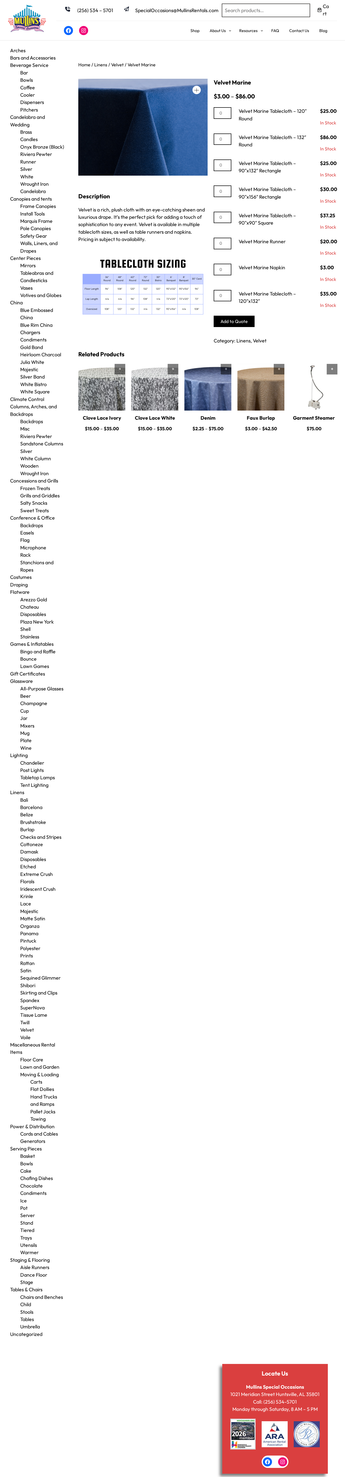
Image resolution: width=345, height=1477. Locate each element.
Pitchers (29, 109)
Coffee (27, 87)
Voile (25, 1037)
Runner (28, 161)
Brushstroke (33, 822)
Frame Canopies (38, 206)
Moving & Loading (39, 1074)
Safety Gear (33, 236)
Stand (26, 1223)
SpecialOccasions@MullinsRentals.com (176, 10)
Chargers (30, 332)
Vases (26, 288)
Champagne (33, 703)
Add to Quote (234, 321)
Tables (27, 1319)
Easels (27, 532)
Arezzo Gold (33, 599)
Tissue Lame (33, 1015)
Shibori (27, 985)
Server (27, 1215)
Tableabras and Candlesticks (36, 276)
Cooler (27, 95)
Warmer (29, 1252)
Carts (36, 1082)
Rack (25, 555)
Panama (29, 933)
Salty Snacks (33, 503)
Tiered (27, 1230)
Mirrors (28, 265)
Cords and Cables (39, 1134)
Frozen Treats (35, 488)
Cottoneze (31, 844)
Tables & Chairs (26, 1289)
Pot (24, 1208)
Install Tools (32, 213)
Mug (25, 733)
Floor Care (31, 1059)
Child (25, 1304)
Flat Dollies (42, 1089)
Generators (32, 1141)
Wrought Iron (34, 473)
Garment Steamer (314, 418)
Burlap (27, 829)
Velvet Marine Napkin (262, 267)
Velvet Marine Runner (262, 241)
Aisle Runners (34, 1267)
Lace (25, 903)
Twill (25, 1022)
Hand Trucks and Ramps (43, 1100)
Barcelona (31, 807)
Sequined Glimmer (40, 978)
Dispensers (32, 102)
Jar (24, 718)
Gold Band (31, 347)
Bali (24, 800)
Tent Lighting (34, 785)
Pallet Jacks (42, 1111)
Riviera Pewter (36, 154)
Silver (26, 169)
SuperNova (32, 1007)
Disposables (33, 614)
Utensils (28, 1245)
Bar (24, 72)
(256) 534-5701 (280, 1402)
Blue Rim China (36, 325)
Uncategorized (26, 1334)
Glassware (21, 681)
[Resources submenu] (262, 30)
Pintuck (28, 940)
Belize (26, 814)
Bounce (28, 659)
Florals (27, 881)
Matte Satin (32, 918)
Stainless (29, 636)
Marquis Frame (36, 221)
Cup (24, 711)
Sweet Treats (34, 510)
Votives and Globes (40, 295)
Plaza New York (37, 622)
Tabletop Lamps (37, 777)
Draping (19, 584)
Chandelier (32, 763)
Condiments (33, 339)
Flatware (20, 592)
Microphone (33, 547)
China (16, 302)
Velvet (27, 1030)
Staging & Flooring (30, 1260)
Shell (25, 629)
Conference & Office (32, 518)
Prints (26, 955)
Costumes (21, 577)
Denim (208, 418)
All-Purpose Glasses (41, 688)
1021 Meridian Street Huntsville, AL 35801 (274, 1394)
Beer (25, 696)
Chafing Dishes (36, 1178)
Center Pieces (25, 258)
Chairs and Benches (41, 1297)
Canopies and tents (31, 199)
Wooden (29, 466)
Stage (26, 1282)
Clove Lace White (155, 418)
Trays (26, 1237)
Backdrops (31, 421)
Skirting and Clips (38, 992)
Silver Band (32, 376)
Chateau (29, 607)
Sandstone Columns (41, 443)
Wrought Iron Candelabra (34, 187)
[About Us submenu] (230, 30)
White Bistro (33, 384)
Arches (18, 50)
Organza (29, 926)
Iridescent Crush (38, 889)
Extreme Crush (36, 874)
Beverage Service (29, 65)
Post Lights (32, 770)
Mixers (27, 725)
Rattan (27, 963)
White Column (35, 458)
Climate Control (27, 399)
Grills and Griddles (40, 495)
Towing (38, 1119)
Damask (29, 851)
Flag (25, 540)
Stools (26, 1312)
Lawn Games (34, 666)
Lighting (19, 755)
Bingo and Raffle (38, 651)
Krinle (26, 896)
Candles (29, 139)
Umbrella (30, 1326)
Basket (27, 1156)
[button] (196, 90)
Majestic (29, 369)
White (26, 176)
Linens (17, 792)
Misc (25, 428)
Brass (26, 132)
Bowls (26, 80)
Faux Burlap (261, 418)
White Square (35, 391)
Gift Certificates (27, 673)
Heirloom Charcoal (40, 354)
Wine (26, 748)
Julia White (32, 362)
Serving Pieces (26, 1148)
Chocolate (31, 1186)
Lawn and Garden (39, 1067)
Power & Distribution (32, 1126)
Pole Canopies (35, 228)
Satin (25, 970)
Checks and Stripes (40, 837)
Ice (23, 1200)
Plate (26, 740)
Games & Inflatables (32, 644)
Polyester (30, 948)
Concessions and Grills (34, 480)
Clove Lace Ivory (102, 418)
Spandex (29, 1000)
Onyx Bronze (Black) (42, 147)
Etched (28, 866)
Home (84, 65)
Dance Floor (33, 1275)
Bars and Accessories (33, 58)
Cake (25, 1171)
